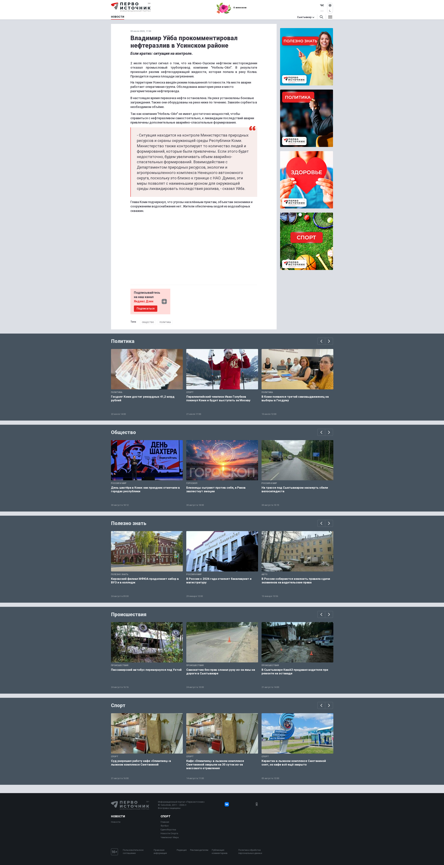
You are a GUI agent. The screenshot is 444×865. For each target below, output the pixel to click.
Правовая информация (160, 851)
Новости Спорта (169, 833)
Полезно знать (128, 523)
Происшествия (128, 614)
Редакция (182, 850)
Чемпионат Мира (170, 837)
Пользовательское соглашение (133, 851)
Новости (118, 816)
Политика (165, 322)
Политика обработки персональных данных (250, 851)
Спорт (118, 705)
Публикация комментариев (220, 851)
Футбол (165, 825)
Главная (165, 822)
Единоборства (168, 829)
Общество (148, 322)
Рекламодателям (199, 850)
